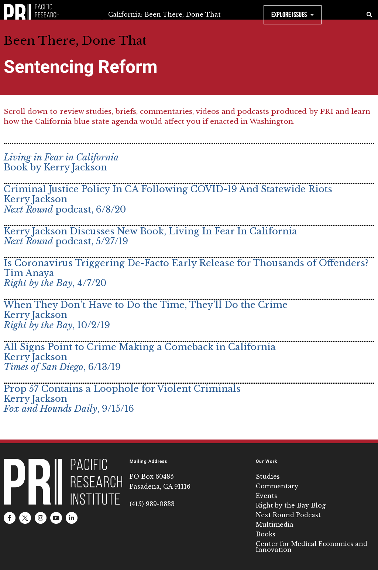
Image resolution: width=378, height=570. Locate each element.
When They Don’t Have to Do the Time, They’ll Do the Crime (146, 304)
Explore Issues (289, 14)
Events (266, 495)
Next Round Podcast (288, 515)
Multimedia (274, 524)
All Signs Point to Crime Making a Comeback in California (140, 347)
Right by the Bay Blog (291, 505)
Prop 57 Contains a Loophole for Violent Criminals (122, 388)
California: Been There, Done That (164, 14)
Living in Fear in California (61, 157)
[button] (369, 15)
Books (265, 534)
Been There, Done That (75, 40)
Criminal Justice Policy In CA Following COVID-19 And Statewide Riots (168, 189)
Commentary (277, 486)
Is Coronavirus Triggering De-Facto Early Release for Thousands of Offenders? (186, 263)
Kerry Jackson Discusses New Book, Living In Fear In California (150, 231)
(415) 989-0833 (152, 504)
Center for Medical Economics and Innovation (311, 546)
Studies (268, 476)
